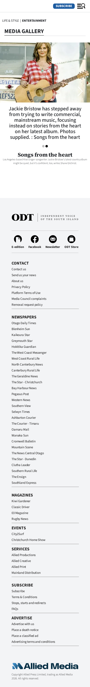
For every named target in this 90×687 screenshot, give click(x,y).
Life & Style (10, 20)
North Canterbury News (27, 364)
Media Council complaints (29, 299)
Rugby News (20, 519)
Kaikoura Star (21, 335)
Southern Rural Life (24, 471)
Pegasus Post (20, 394)
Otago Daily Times (24, 323)
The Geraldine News (25, 376)
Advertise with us (23, 624)
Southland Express (24, 482)
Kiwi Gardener (21, 501)
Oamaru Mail (20, 429)
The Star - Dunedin (24, 459)
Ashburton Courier (24, 417)
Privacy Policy (21, 287)
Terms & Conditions (24, 597)
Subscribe (64, 6)
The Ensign (19, 477)
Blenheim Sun (21, 329)
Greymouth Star (22, 341)
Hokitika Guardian (24, 346)
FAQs (15, 609)
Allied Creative (21, 561)
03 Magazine (20, 513)
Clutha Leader (21, 465)
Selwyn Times (21, 412)
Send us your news (24, 275)
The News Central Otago (28, 453)
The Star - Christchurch (27, 382)
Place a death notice (25, 630)
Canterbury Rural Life (26, 370)
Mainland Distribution (26, 572)
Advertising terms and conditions (33, 641)
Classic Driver (20, 507)
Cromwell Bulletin (23, 441)
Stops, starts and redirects (29, 603)
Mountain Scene (22, 447)
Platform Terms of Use (26, 293)
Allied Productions (24, 555)
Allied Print (19, 567)
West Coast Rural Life (26, 358)
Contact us (19, 269)
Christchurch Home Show (28, 540)
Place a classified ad (25, 636)
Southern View (21, 406)
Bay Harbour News (24, 388)
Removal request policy (27, 304)
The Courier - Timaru (25, 423)
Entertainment (34, 20)
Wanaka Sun (20, 435)
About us (17, 281)
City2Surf (18, 534)
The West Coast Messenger (29, 352)
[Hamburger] (81, 6)
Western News (21, 400)
